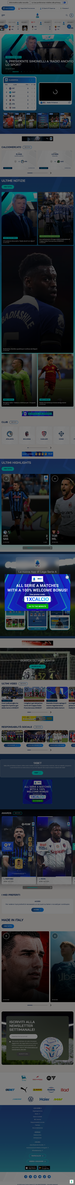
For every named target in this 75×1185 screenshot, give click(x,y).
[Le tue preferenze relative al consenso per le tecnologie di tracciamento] (71, 1181)
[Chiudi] (67, 577)
